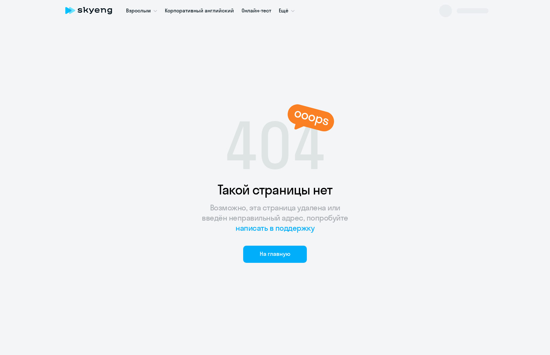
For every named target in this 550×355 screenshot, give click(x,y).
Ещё (283, 10)
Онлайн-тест (256, 10)
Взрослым (138, 10)
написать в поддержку (275, 228)
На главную (275, 253)
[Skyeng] (88, 10)
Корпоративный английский (199, 10)
